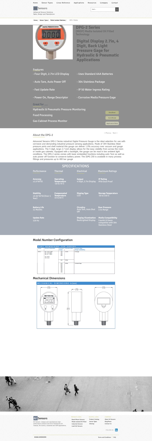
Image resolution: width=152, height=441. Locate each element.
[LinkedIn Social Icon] (116, 430)
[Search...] (117, 9)
